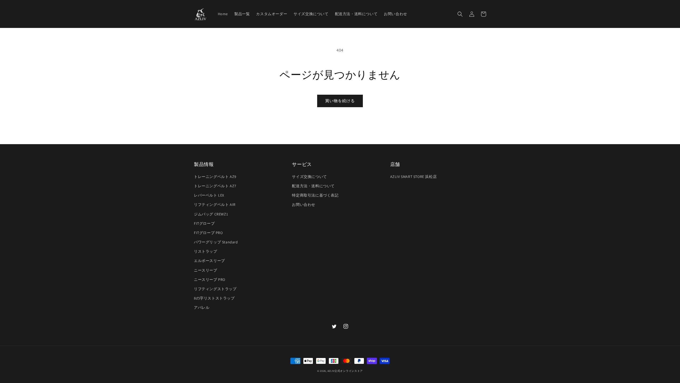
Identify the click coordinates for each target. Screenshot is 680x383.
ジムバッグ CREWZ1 (211, 214)
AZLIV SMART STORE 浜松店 (413, 176)
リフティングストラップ (215, 288)
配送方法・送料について (313, 186)
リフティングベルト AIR (215, 204)
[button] (460, 14)
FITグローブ (204, 223)
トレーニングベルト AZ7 (215, 186)
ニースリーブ (205, 270)
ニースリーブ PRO (209, 279)
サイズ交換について (309, 176)
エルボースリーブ (209, 260)
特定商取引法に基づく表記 (315, 195)
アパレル (201, 307)
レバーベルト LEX (209, 195)
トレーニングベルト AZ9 (215, 176)
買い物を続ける (340, 100)
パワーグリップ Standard (216, 242)
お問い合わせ (303, 204)
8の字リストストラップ (214, 298)
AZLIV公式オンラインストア (345, 371)
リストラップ (205, 251)
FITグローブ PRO (208, 232)
